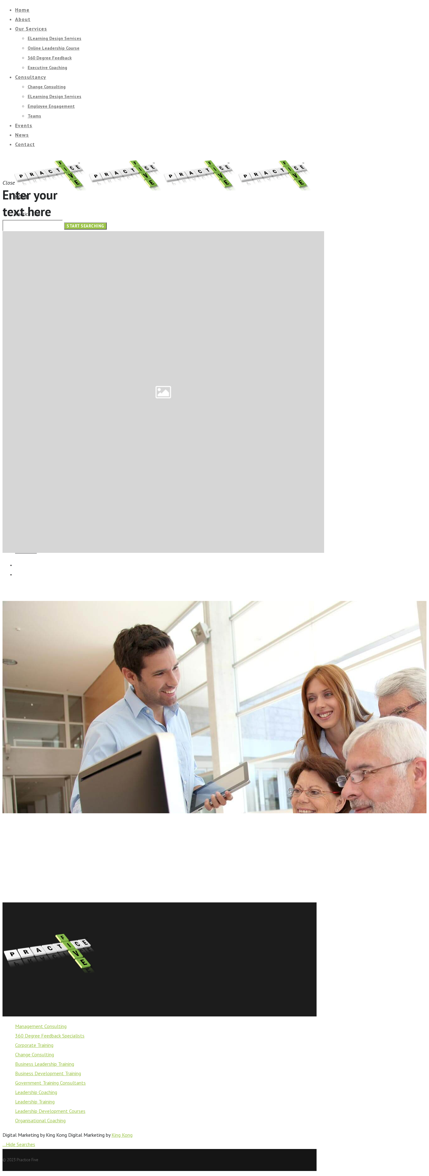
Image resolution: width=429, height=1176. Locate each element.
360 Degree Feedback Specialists (49, 1035)
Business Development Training (48, 1073)
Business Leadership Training (44, 1064)
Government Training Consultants (50, 1083)
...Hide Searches (19, 1144)
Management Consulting (41, 1026)
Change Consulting (34, 1054)
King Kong (122, 1135)
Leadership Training (35, 1101)
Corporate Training (34, 1045)
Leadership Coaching (36, 1092)
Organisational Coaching (40, 1120)
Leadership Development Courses (50, 1111)
